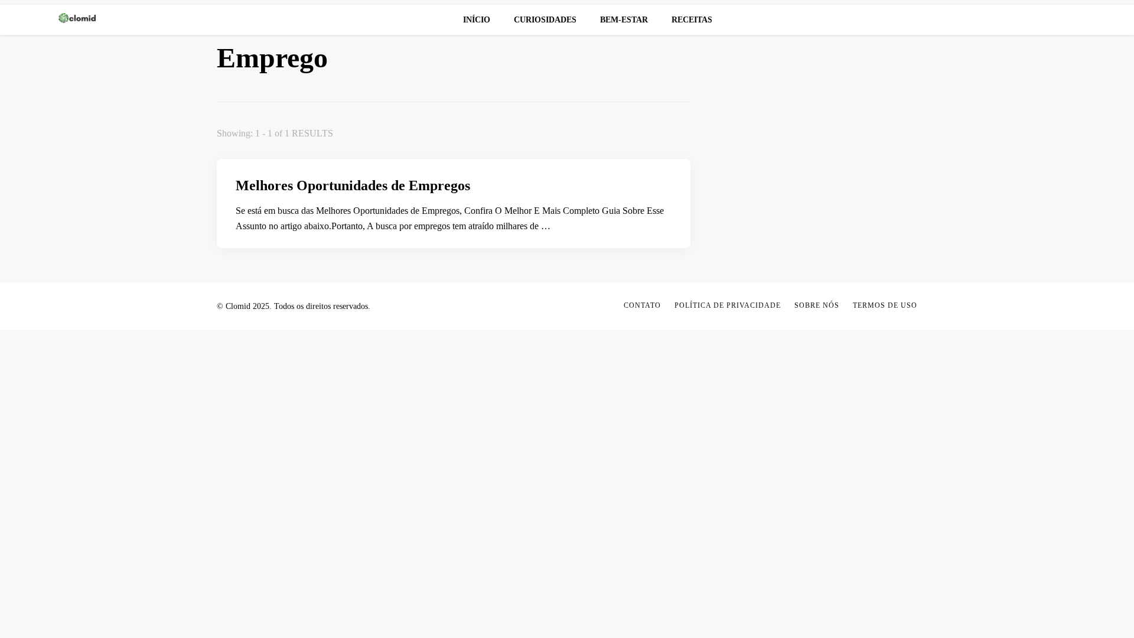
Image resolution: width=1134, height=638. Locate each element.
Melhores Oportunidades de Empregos (353, 185)
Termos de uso (885, 305)
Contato (642, 305)
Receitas (692, 19)
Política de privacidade (727, 305)
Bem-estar (624, 19)
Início (476, 19)
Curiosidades (545, 19)
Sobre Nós (816, 305)
